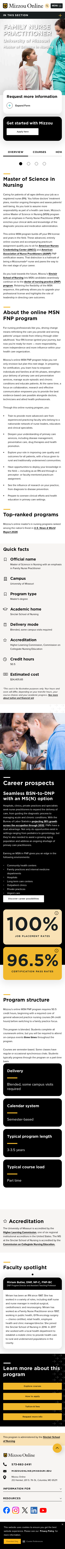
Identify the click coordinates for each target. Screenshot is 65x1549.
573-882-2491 (22, 1464)
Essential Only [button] (12, 1541)
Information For (17, 1488)
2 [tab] (28, 163)
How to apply (32, 1396)
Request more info (32, 1416)
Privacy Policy (47, 1531)
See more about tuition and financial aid (30, 697)
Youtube (43, 1508)
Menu (55, 5)
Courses (39, 151)
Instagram (15, 1508)
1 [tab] (20, 163)
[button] (33, 1541)
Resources (12, 1498)
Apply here (23, 131)
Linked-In (34, 1510)
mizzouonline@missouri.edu (32, 1471)
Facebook (6, 1508)
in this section (15, 15)
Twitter (24, 1508)
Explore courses (32, 1386)
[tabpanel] (15, 152)
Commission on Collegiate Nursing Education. (29, 1244)
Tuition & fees (32, 1406)
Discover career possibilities (23, 898)
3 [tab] (36, 163)
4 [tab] (44, 163)
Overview (15, 151)
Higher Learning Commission (19, 1232)
